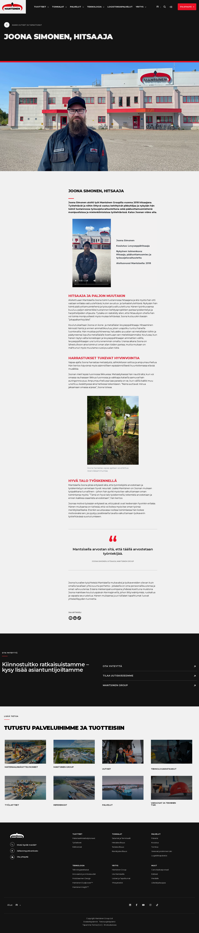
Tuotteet (40, 6)
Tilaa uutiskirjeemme (118, 675)
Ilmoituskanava (110, 925)
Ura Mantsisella (118, 874)
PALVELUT (156, 834)
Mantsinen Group (119, 870)
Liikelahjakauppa (158, 883)
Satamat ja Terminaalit (121, 838)
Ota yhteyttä (186, 7)
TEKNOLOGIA (78, 866)
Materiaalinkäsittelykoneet (83, 838)
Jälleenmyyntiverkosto (27, 851)
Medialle (155, 878)
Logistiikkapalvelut (120, 6)
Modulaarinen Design (81, 878)
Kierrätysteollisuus (119, 851)
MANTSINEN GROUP (115, 685)
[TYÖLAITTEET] (24, 788)
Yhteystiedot (117, 883)
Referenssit (77, 847)
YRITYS (115, 866)
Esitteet (154, 874)
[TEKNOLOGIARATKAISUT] (170, 752)
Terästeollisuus (118, 847)
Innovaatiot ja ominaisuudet (84, 874)
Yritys (139, 6)
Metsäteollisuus (118, 842)
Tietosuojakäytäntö (107, 922)
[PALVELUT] (122, 788)
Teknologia (94, 6)
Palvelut (75, 6)
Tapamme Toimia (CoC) (92, 925)
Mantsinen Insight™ (80, 887)
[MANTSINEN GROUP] (73, 752)
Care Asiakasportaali (160, 870)
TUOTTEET (77, 834)
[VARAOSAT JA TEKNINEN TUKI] (170, 788)
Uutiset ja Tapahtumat (121, 878)
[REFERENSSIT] (73, 788)
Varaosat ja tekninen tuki (161, 851)
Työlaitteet (76, 842)
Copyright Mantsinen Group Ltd (99, 918)
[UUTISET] (122, 752)
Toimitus (154, 847)
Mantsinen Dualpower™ (82, 883)
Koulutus (155, 842)
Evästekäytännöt (91, 922)
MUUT (154, 866)
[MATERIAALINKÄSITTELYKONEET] (24, 752)
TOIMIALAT (117, 834)
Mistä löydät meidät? (27, 845)
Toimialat (58, 6)
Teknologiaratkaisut (80, 870)
